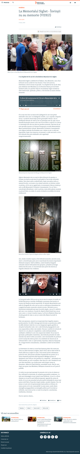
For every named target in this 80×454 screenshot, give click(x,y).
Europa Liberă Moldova (28, 100)
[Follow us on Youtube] (45, 436)
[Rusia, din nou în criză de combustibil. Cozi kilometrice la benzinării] (58, 419)
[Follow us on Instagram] (48, 436)
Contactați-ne (4, 439)
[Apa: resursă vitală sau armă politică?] (6, 419)
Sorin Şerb (21, 19)
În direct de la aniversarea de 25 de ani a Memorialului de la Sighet (40, 98)
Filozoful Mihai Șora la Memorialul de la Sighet (34, 274)
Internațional (15, 417)
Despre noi (4, 445)
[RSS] (52, 436)
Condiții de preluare (6, 448)
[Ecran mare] (59, 294)
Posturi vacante (5, 442)
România (21, 7)
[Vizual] (75, 3)
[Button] (58, 27)
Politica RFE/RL (5, 436)
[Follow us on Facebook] (41, 436)
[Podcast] (70, 3)
